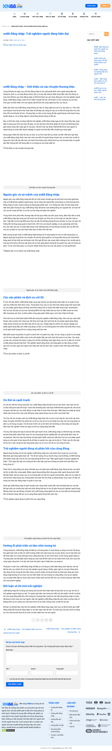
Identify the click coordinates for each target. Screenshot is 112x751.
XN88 (14, 17)
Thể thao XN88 (37, 17)
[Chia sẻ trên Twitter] (38, 620)
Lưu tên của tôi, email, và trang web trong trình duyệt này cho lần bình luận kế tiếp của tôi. (40, 679)
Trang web (60, 669)
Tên (8, 669)
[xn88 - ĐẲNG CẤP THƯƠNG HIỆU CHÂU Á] (13, 5)
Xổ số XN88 (62, 17)
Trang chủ (5, 26)
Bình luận (10, 650)
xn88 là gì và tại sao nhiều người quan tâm (100, 90)
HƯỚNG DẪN (84, 17)
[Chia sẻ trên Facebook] (33, 620)
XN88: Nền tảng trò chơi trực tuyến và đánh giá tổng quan (101, 50)
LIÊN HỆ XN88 (95, 17)
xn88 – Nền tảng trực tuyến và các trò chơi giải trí (100, 81)
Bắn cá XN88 (50, 17)
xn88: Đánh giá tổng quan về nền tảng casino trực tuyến (100, 61)
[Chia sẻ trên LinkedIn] (50, 620)
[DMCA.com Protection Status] (8, 730)
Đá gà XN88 (73, 17)
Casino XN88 (24, 17)
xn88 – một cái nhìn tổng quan (100, 98)
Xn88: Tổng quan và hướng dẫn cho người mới (101, 72)
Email (33, 669)
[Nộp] (106, 34)
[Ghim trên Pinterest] (46, 620)
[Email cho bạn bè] (42, 620)
